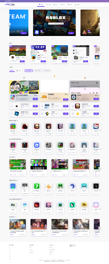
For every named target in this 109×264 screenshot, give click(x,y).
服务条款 (50, 247)
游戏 (9, 252)
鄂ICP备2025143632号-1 (61, 261)
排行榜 (10, 259)
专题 (9, 254)
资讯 (9, 256)
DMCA (50, 254)
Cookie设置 (51, 252)
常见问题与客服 (31, 252)
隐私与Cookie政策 (51, 249)
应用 (9, 249)
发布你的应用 (31, 249)
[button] (9, 24)
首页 (9, 247)
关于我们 (30, 247)
